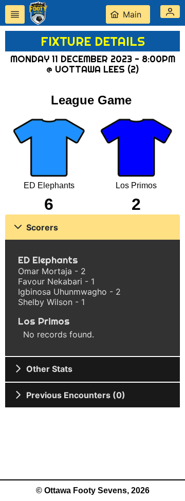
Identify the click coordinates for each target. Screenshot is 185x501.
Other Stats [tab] (49, 369)
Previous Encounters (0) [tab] (75, 395)
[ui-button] (15, 14)
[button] (170, 11)
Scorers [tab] (42, 227)
